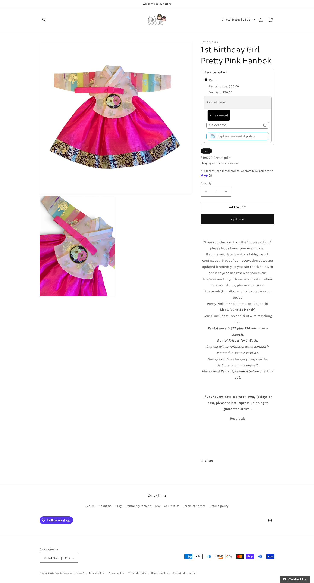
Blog (119, 506)
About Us (105, 506)
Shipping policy (159, 572)
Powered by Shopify (74, 573)
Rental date (215, 102)
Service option (215, 72)
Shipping (206, 163)
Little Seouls (55, 573)
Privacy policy (116, 572)
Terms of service (137, 572)
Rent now (238, 219)
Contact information (183, 572)
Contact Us (171, 506)
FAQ (157, 506)
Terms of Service (194, 506)
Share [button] (209, 460)
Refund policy (219, 506)
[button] (44, 19)
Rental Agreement (234, 371)
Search (90, 506)
